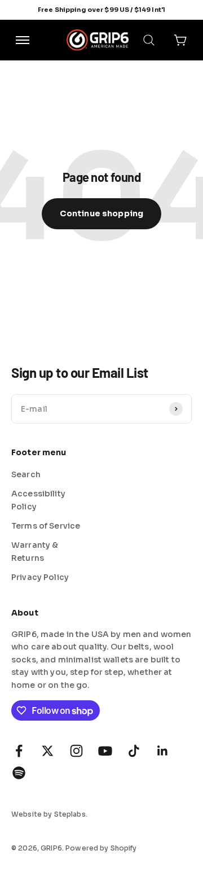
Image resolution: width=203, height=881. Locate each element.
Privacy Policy (40, 577)
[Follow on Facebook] (19, 750)
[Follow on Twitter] (47, 750)
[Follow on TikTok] (134, 750)
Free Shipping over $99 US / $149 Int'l (101, 10)
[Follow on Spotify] (19, 772)
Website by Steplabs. (49, 814)
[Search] (149, 40)
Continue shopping (101, 213)
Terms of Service (45, 526)
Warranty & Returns (34, 551)
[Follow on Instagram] (76, 750)
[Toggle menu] (22, 40)
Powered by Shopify (101, 848)
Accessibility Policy (38, 500)
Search (26, 474)
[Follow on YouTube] (105, 750)
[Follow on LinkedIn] (162, 750)
